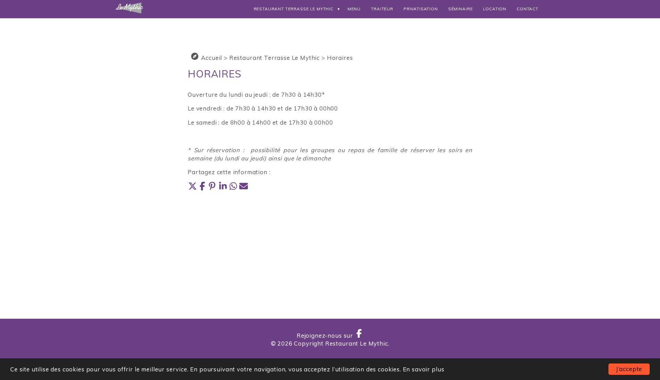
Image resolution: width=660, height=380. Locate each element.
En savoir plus (423, 369)
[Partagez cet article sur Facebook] (203, 188)
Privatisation (421, 8)
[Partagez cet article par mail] (243, 188)
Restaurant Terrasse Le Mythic (293, 8)
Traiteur (382, 8)
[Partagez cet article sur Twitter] (193, 188)
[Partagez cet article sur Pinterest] (213, 188)
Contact (527, 8)
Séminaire (460, 8)
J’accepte (629, 368)
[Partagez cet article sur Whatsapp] (234, 188)
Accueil (211, 57)
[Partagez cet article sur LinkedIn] (224, 188)
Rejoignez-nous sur (326, 335)
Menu (354, 8)
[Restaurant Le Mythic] (129, 11)
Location (494, 8)
